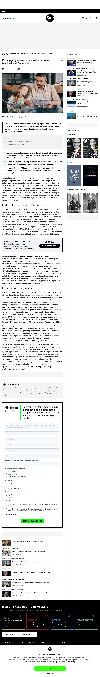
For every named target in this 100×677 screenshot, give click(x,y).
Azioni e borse (85, 99)
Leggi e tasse (19, 589)
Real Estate (70, 111)
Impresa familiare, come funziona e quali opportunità (27, 541)
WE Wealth (50, 18)
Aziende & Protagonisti (13, 53)
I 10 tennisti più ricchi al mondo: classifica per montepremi (86, 61)
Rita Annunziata (13, 384)
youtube (97, 18)
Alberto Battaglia (17, 564)
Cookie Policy (70, 662)
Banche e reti (20, 558)
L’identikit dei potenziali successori (20, 141)
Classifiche (84, 68)
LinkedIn (22, 117)
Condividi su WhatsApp (26, 117)
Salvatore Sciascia (43, 274)
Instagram (90, 18)
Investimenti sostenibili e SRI (10, 548)
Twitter (18, 117)
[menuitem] (6, 18)
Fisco (18, 538)
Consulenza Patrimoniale (9, 538)
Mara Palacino (16, 543)
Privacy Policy (52, 662)
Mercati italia (8, 378)
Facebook (83, 18)
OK (50, 668)
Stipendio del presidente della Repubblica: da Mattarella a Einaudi (31, 572)
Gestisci (50, 674)
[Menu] (3, 11)
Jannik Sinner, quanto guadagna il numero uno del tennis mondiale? (87, 71)
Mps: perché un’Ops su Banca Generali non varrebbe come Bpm (30, 582)
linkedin (93, 18)
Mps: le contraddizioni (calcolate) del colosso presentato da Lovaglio (32, 562)
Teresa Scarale (81, 64)
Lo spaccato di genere (15, 145)
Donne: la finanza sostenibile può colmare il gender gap (28, 551)
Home (3, 53)
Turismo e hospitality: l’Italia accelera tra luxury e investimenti (87, 115)
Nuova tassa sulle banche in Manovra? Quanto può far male (29, 593)
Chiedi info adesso (51, 246)
